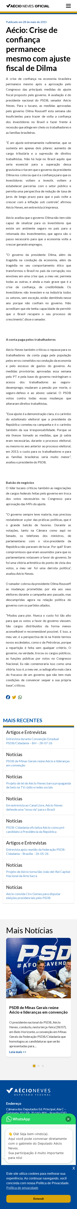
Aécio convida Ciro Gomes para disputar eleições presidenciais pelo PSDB (33, 896)
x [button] (73, 1168)
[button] (34, 1066)
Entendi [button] (38, 1198)
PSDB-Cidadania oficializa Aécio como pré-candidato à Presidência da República (35, 829)
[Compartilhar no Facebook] (8, 697)
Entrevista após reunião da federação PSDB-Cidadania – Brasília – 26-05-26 (36, 851)
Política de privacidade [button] (22, 1188)
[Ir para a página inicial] (29, 1090)
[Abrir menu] (69, 5)
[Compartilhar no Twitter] (14, 697)
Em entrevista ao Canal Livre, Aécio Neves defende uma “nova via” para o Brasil (34, 807)
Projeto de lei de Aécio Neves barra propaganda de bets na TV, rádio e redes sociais (38, 785)
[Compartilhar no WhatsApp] (20, 697)
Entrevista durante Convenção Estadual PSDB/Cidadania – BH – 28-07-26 (32, 741)
